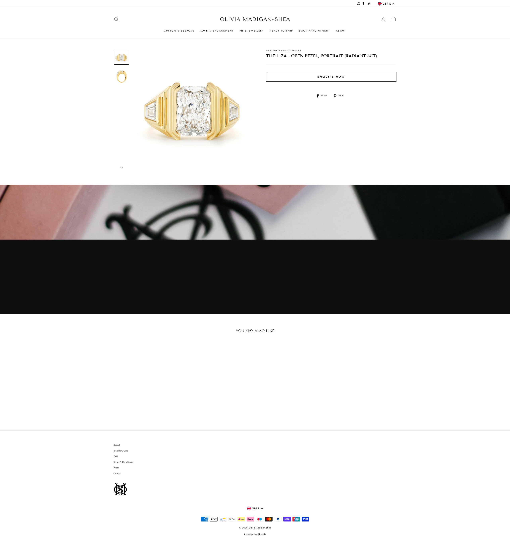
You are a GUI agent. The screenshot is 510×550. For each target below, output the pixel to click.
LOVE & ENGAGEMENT (217, 31)
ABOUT (341, 31)
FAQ (116, 456)
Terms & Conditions (123, 462)
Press (116, 467)
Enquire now (331, 77)
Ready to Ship (281, 31)
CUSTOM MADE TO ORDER (283, 50)
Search (117, 445)
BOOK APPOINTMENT (314, 31)
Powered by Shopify (255, 534)
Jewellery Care (121, 450)
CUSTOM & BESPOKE (179, 31)
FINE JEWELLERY (252, 31)
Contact (117, 473)
